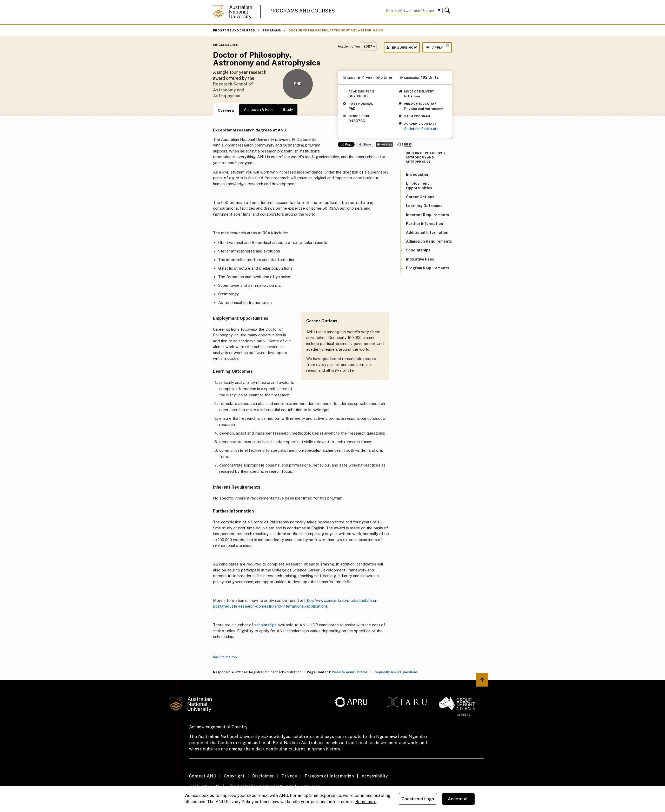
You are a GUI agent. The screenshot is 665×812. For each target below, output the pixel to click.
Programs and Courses (302, 11)
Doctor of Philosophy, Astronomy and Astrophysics (336, 30)
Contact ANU (202, 776)
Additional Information (427, 232)
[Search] (448, 10)
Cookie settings (418, 798)
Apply (437, 47)
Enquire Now (404, 47)
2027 (368, 46)
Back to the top (225, 657)
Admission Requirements (429, 241)
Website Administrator (349, 672)
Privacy (289, 776)
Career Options (420, 197)
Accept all (458, 798)
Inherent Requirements (427, 215)
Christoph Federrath (421, 129)
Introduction (417, 174)
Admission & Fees (258, 110)
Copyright (234, 776)
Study (288, 110)
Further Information (424, 224)
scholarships (265, 625)
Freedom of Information (329, 776)
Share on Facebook (365, 144)
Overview (226, 110)
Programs (271, 30)
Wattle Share (384, 144)
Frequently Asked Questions (395, 672)
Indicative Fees (420, 259)
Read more (365, 801)
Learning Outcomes (424, 206)
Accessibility (375, 776)
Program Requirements (427, 268)
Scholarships (418, 250)
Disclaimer (263, 776)
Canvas (404, 144)
